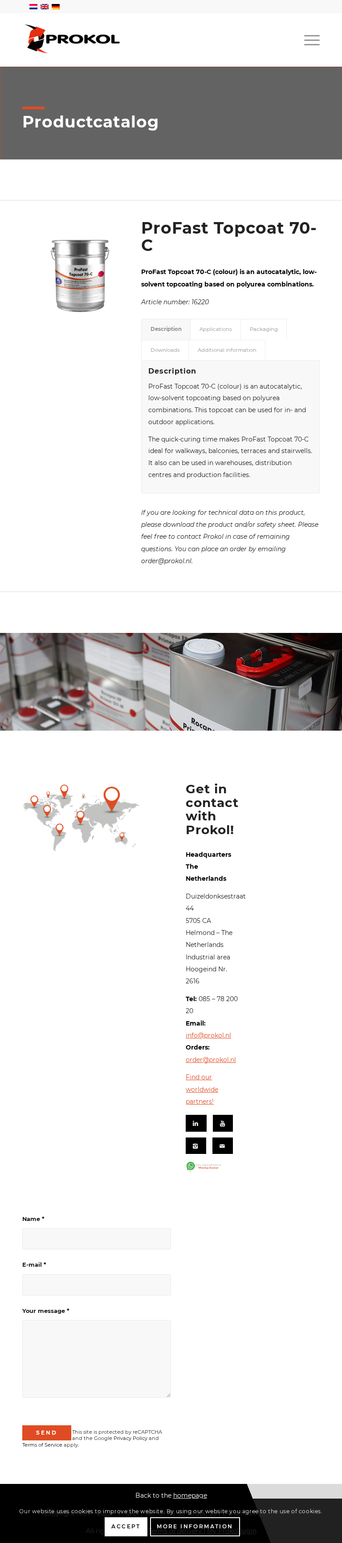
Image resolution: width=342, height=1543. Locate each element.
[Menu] (310, 40)
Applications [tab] (216, 329)
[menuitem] (310, 40)
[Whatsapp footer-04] (209, 1167)
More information (195, 1526)
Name (33, 1219)
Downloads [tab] (165, 350)
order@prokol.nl (211, 1060)
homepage (190, 1495)
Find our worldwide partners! (202, 1089)
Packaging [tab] (264, 329)
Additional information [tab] (227, 350)
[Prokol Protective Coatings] (72, 39)
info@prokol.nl (208, 1035)
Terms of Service (42, 1445)
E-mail (34, 1264)
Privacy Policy (130, 1438)
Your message (45, 1311)
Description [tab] (166, 329)
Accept (125, 1526)
